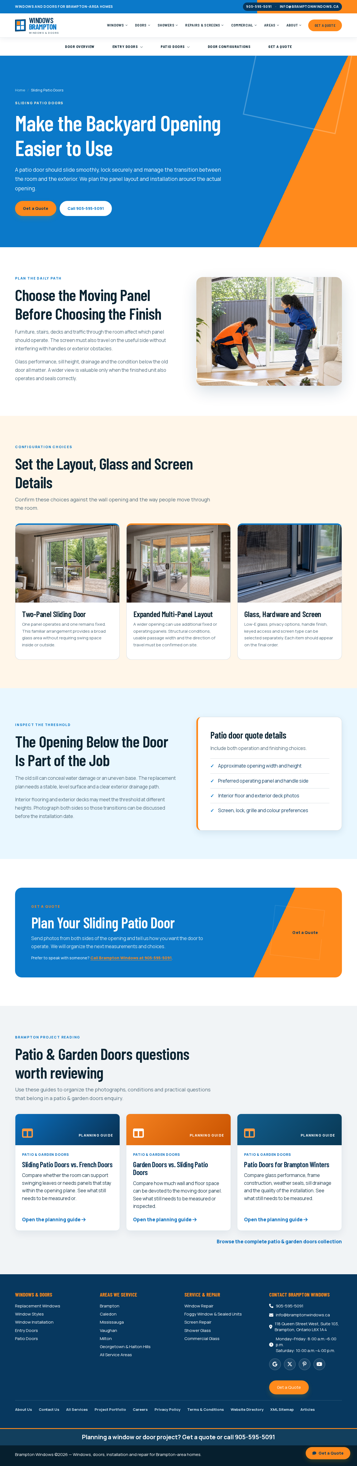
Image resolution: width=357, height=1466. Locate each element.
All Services (77, 1409)
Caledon (108, 1314)
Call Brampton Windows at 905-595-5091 (131, 957)
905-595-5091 (259, 6)
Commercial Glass (201, 1338)
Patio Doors (173, 46)
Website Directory (247, 1409)
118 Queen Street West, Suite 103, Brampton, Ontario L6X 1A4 (307, 1326)
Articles (307, 1409)
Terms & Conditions (205, 1409)
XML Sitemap (282, 1409)
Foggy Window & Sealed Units (213, 1314)
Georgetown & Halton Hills (125, 1347)
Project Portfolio (110, 1409)
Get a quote (199, 1437)
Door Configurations (229, 46)
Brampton (109, 1306)
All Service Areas (116, 1355)
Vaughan (108, 1330)
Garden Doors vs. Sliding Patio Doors (170, 1168)
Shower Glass (197, 1330)
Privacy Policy (167, 1409)
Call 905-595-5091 (85, 208)
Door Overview (80, 46)
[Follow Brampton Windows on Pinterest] (304, 1364)
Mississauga (112, 1322)
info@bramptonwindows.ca (309, 6)
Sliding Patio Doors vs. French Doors (67, 1164)
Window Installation (34, 1322)
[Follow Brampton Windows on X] (290, 1364)
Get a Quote (280, 46)
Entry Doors (125, 46)
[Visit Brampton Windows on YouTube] (319, 1364)
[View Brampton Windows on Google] (275, 1364)
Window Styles (29, 1314)
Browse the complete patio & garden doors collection (279, 1241)
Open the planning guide (51, 1219)
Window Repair (198, 1306)
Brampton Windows (34, 1454)
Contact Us (49, 1409)
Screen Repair (197, 1322)
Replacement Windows (37, 1306)
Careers (140, 1409)
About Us (23, 1409)
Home (20, 90)
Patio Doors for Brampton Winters (286, 1164)
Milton (106, 1338)
